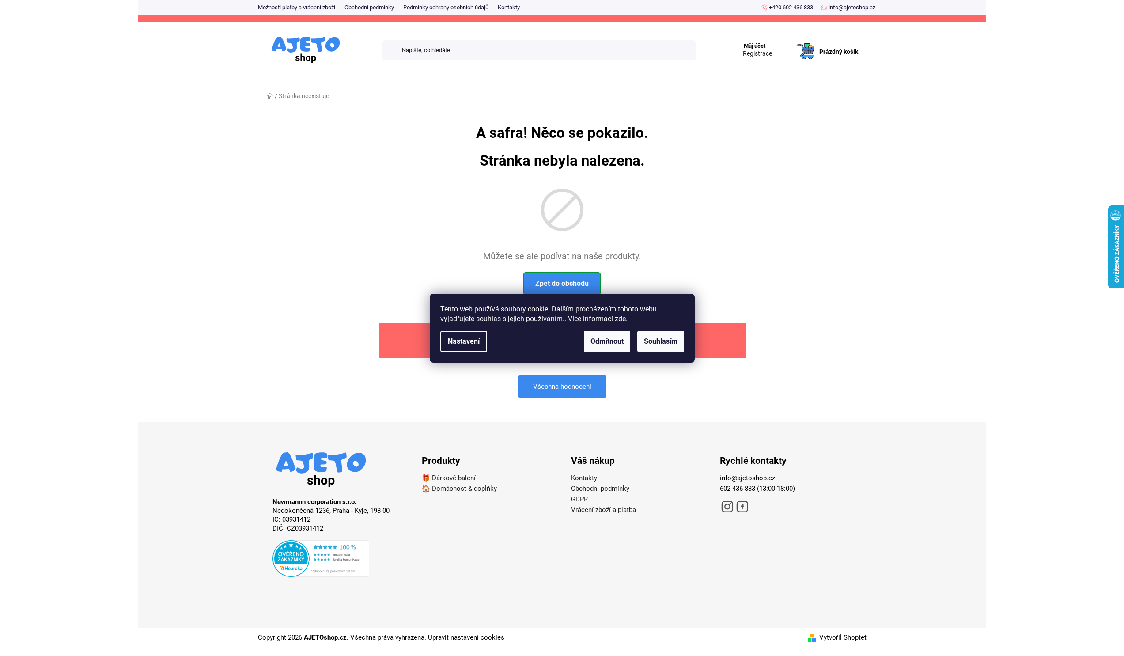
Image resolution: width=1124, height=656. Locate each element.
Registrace (757, 53)
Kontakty (509, 7)
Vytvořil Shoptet (843, 637)
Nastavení (464, 341)
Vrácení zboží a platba (603, 510)
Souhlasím (660, 341)
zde (620, 319)
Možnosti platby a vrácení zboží (296, 7)
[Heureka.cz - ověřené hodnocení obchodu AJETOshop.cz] (338, 560)
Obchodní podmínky (369, 7)
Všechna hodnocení (562, 387)
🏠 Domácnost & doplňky (459, 489)
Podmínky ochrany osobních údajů (445, 7)
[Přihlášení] (785, 42)
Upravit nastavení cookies (466, 637)
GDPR (579, 499)
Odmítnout (607, 341)
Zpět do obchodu (562, 283)
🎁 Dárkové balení (449, 478)
